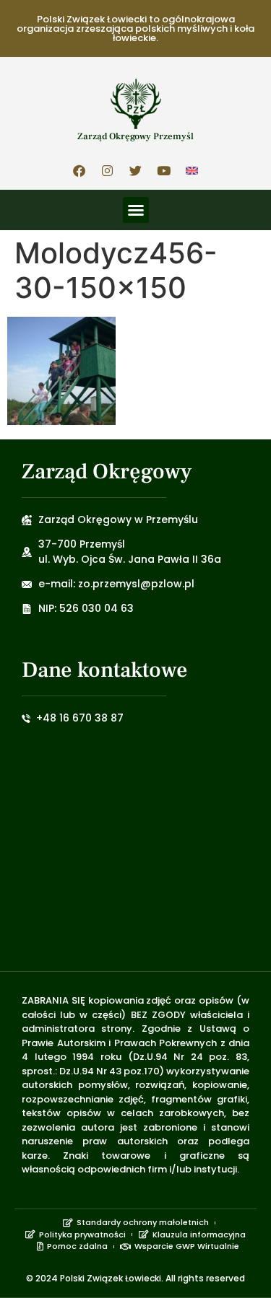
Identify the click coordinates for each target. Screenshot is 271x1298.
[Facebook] (79, 170)
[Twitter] (136, 170)
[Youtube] (164, 170)
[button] (136, 210)
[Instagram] (107, 170)
